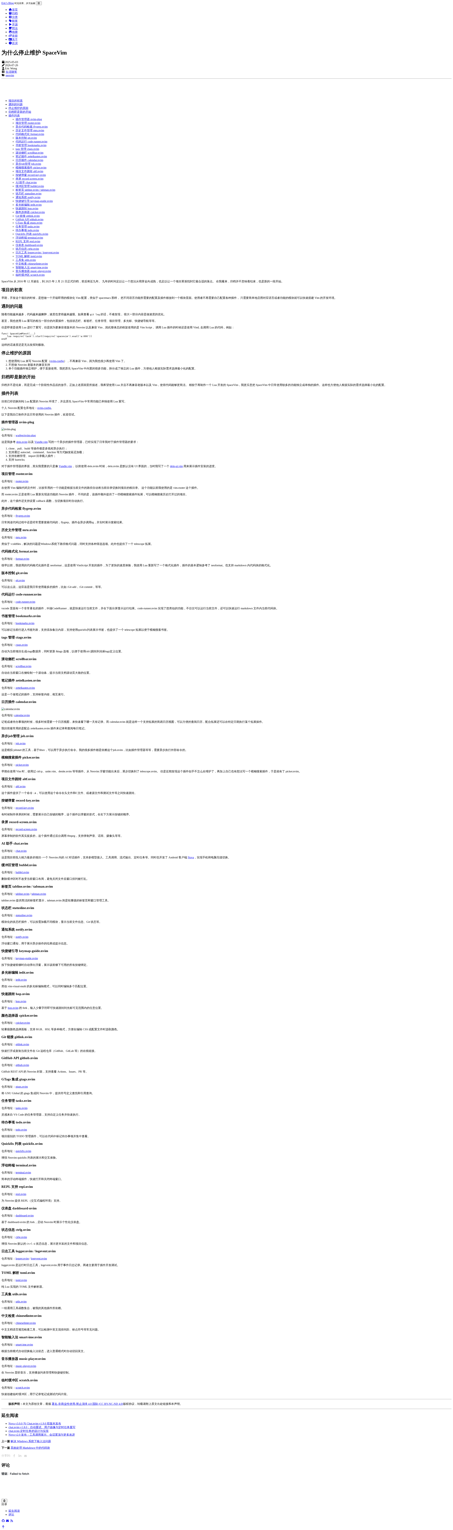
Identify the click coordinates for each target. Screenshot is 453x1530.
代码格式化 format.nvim (30, 134)
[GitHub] (3, 1520)
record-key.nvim (25, 807)
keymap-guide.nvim (27, 958)
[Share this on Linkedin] (20, 1456)
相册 (15, 31)
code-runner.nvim (25, 601)
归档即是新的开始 (19, 111)
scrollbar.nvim (23, 666)
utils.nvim (21, 1301)
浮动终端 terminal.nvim (29, 237)
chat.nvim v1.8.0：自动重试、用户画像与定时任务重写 (41, 1427)
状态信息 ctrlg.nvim (27, 248)
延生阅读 (14, 1510)
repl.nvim (21, 1194)
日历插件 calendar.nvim (29, 160)
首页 (15, 9)
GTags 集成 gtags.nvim (29, 222)
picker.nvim (22, 764)
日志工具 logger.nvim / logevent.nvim (37, 252)
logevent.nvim (39, 1258)
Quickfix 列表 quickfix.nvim (32, 233)
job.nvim (20, 743)
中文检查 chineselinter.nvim (32, 263)
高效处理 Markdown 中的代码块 (30, 1447)
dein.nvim (21, 441)
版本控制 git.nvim (26, 137)
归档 (15, 13)
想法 (15, 28)
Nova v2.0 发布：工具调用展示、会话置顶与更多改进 (41, 1434)
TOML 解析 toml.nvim (29, 256)
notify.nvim (22, 936)
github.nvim (22, 1065)
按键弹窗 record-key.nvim (31, 174)
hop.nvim (21, 1001)
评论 (11, 1514)
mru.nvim (21, 537)
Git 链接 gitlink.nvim (28, 215)
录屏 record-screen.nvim (29, 178)
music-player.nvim (26, 1365)
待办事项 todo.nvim (27, 230)
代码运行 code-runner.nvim (31, 141)
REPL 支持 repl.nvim (28, 241)
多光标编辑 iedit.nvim (29, 204)
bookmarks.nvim (25, 623)
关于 (15, 39)
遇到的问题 (15, 104)
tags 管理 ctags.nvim (27, 148)
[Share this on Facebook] (14, 1456)
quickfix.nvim (23, 1151)
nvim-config (57, 361)
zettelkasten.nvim (25, 687)
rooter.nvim (22, 481)
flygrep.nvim (23, 515)
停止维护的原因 (18, 108)
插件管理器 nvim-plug (29, 119)
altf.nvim (20, 786)
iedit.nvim (21, 979)
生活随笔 (11, 71)
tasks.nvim (21, 1108)
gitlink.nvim (22, 1044)
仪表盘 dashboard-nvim (29, 245)
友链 (15, 35)
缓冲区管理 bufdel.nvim (30, 186)
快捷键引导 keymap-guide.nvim (34, 201)
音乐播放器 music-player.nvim (33, 271)
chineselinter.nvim (26, 1322)
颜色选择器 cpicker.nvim (30, 212)
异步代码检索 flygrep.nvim (32, 126)
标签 (15, 20)
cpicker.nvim (23, 1022)
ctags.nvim (22, 644)
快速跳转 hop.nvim (27, 208)
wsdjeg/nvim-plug (26, 435)
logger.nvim (22, 1258)
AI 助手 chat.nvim (26, 182)
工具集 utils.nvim (26, 259)
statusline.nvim (24, 915)
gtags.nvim (22, 1086)
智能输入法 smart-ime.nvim (32, 267)
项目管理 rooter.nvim (28, 122)
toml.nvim (21, 1280)
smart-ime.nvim (24, 1344)
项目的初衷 (15, 100)
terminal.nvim (23, 1172)
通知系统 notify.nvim (28, 197)
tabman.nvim (38, 893)
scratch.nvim (23, 1387)
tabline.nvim (22, 893)
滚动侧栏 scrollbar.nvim (29, 152)
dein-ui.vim (176, 466)
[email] (7, 1520)
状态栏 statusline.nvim (28, 193)
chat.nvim (21, 850)
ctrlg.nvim (21, 1237)
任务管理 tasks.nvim (27, 226)
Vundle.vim (41, 441)
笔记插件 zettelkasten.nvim (31, 156)
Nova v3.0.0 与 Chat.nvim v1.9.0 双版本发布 (34, 1423)
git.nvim (20, 580)
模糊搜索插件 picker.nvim (31, 167)
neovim (10, 75)
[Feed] (11, 1520)
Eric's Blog (7, 3)
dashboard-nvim (25, 1215)
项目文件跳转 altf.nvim (29, 171)
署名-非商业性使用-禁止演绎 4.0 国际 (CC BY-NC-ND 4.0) (87, 1403)
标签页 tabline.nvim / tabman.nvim (35, 189)
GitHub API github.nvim (29, 219)
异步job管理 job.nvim (28, 163)
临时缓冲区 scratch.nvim (30, 274)
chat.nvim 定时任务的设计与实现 (28, 1430)
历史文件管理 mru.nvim (30, 130)
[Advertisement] (107, 88)
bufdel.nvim (22, 872)
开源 (15, 24)
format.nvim (22, 558)
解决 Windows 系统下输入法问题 (31, 1441)
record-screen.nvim (26, 829)
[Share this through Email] (25, 1456)
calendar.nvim (22, 715)
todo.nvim (21, 1129)
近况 (15, 43)
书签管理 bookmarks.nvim (31, 145)
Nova (191, 857)
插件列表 (14, 115)
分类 (15, 17)
